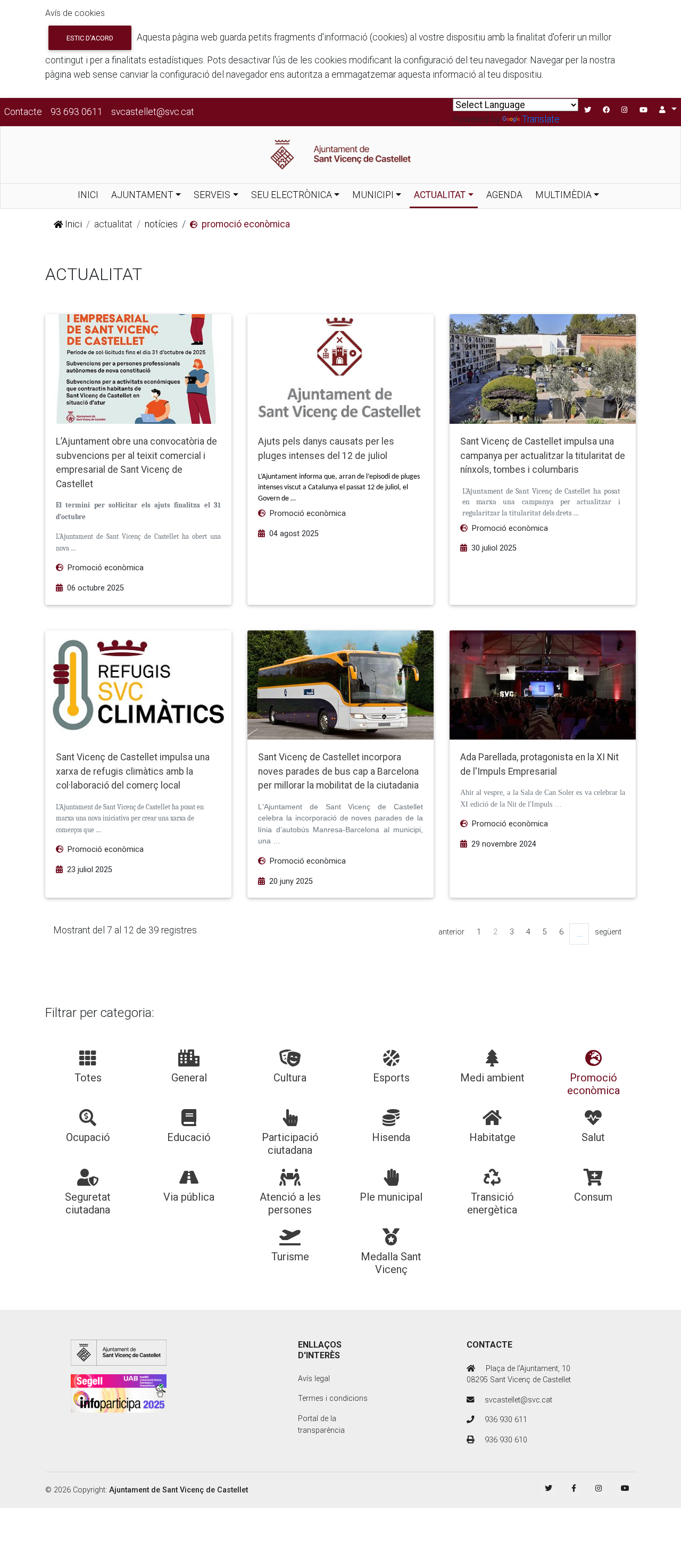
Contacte (23, 111)
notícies (161, 224)
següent (608, 932)
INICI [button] (88, 195)
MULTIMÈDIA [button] (563, 195)
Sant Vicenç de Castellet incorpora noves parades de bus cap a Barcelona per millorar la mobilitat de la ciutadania (338, 771)
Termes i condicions (333, 1398)
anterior (451, 932)
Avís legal (314, 1378)
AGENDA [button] (504, 195)
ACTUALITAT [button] (440, 195)
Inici (72, 224)
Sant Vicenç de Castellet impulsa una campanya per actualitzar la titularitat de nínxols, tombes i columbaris (542, 455)
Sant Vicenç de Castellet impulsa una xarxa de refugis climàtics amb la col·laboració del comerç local (133, 771)
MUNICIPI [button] (373, 195)
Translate (541, 119)
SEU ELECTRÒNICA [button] (291, 195)
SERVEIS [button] (212, 195)
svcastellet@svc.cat (152, 111)
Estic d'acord (90, 38)
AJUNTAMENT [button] (142, 195)
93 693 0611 (77, 111)
